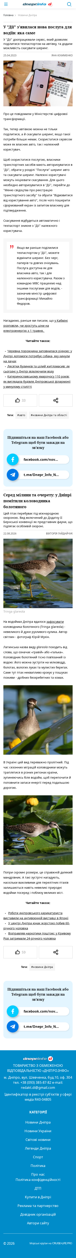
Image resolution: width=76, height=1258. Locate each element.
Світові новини (38, 1139)
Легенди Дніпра (38, 1148)
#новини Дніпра (42, 967)
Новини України (37, 1131)
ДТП (38, 1188)
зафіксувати (55, 622)
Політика (38, 1165)
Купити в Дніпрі (38, 1197)
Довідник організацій (38, 1214)
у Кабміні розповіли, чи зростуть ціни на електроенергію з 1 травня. (35, 325)
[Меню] (5, 4)
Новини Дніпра (38, 1122)
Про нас (38, 1174)
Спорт (38, 1157)
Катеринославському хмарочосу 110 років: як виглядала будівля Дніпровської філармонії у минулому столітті (37, 381)
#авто (21, 415)
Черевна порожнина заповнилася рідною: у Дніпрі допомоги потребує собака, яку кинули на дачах (37, 356)
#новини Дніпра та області (49, 415)
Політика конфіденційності (38, 1179)
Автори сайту (38, 1223)
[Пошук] (69, 4)
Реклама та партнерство (38, 1205)
